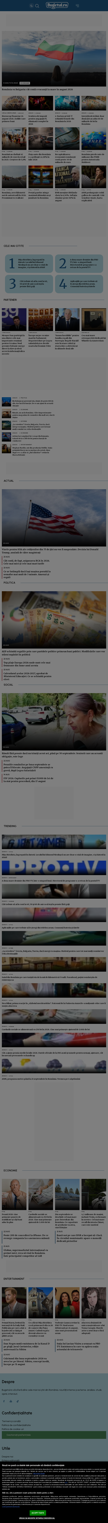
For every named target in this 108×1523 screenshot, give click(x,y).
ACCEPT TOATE (38, 1513)
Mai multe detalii (39, 1473)
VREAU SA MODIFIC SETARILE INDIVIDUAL (37, 1518)
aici (66, 1482)
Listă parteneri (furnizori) (10, 1506)
